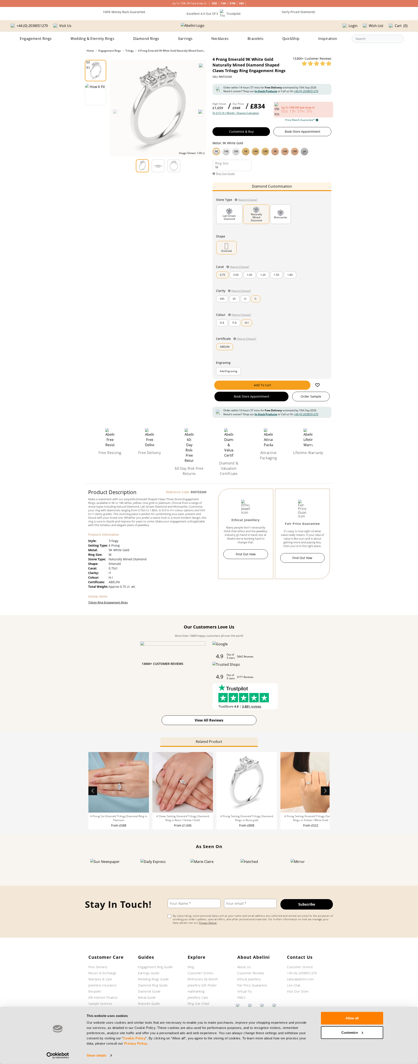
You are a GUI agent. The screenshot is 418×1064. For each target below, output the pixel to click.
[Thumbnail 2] (95, 94)
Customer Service (300, 967)
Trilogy (129, 51)
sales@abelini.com (300, 979)
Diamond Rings (146, 38)
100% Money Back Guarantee (124, 12)
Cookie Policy (134, 1038)
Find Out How (246, 554)
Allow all (352, 1018)
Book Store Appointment (302, 131)
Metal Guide (147, 997)
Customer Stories (200, 973)
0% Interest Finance (103, 997)
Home (90, 51)
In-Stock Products (266, 91)
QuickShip (291, 38)
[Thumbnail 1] (95, 70)
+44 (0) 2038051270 (306, 91)
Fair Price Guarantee (252, 985)
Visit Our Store (298, 991)
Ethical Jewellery (249, 979)
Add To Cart (262, 385)
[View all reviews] (316, 63)
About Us (244, 967)
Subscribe (306, 904)
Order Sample (311, 396)
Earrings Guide (148, 973)
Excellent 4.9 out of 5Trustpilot (214, 14)
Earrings (185, 38)
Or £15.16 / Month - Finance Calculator (235, 113)
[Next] (201, 112)
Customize (349, 1032)
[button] (271, 151)
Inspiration (327, 38)
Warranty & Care (100, 979)
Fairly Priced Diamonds (298, 12)
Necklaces (220, 38)
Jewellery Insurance (102, 985)
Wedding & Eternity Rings (92, 38)
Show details (96, 1055)
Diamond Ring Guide (153, 985)
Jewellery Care (198, 997)
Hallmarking (196, 991)
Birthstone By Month (203, 979)
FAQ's (241, 997)
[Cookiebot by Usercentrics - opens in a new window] (58, 1055)
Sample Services (100, 1003)
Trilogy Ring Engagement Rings (108, 602)
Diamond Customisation (272, 186)
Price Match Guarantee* (300, 120)
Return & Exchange (102, 973)
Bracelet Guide (149, 1003)
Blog (191, 967)
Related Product (209, 741)
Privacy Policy (135, 1043)
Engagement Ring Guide (155, 967)
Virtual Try (244, 991)
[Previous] (115, 112)
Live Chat (293, 985)
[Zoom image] (201, 65)
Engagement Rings (36, 38)
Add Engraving (228, 371)
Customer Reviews (250, 973)
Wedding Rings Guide (153, 979)
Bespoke (94, 991)
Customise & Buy (241, 131)
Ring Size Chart (199, 1003)
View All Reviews (209, 720)
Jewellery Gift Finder (202, 985)
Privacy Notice (208, 923)
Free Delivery (98, 967)
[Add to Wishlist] (317, 385)
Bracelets (256, 38)
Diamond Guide (149, 991)
